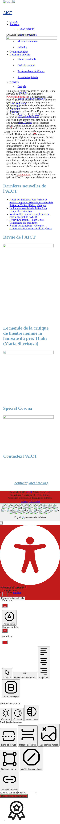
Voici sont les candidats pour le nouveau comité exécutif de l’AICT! (30, 215)
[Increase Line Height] (5, 631)
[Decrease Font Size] (5, 605)
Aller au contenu (8, 792)
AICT (7, 13)
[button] (1, 523)
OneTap (17, 592)
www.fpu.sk (24, 174)
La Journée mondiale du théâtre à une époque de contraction (28, 210)
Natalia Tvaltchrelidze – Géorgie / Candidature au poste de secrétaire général (31, 227)
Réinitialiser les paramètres (13, 796)
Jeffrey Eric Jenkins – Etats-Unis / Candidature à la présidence (27, 221)
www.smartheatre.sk (17, 96)
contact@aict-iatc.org (31, 483)
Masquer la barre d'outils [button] (12, 598)
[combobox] (30, 512)
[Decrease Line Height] (5, 642)
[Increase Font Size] (5, 594)
